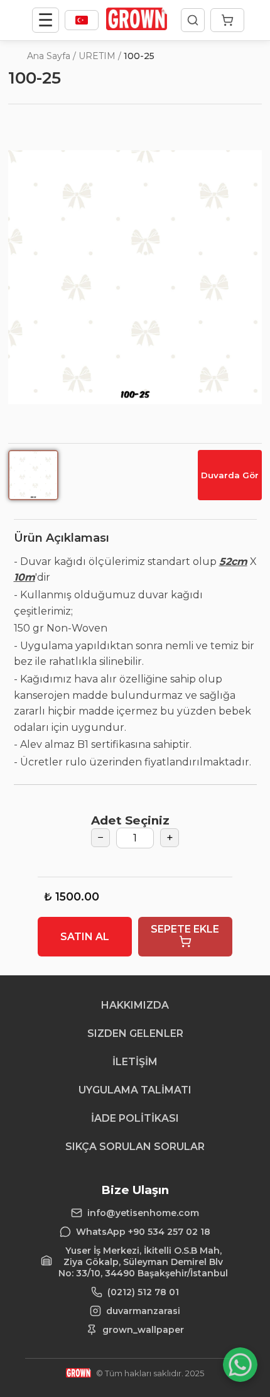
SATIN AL (84, 937)
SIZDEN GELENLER (135, 1033)
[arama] (193, 20)
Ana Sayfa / (51, 56)
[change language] (82, 20)
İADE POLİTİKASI (135, 1118)
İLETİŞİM (135, 1062)
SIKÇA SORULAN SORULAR (135, 1147)
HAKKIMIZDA (135, 1005)
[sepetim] (227, 20)
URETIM (97, 56)
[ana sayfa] (136, 27)
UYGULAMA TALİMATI (135, 1090)
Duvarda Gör (230, 475)
